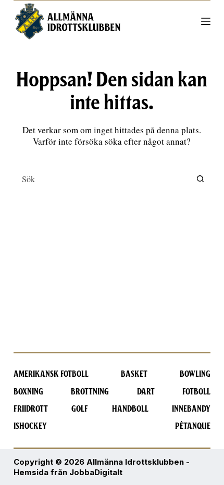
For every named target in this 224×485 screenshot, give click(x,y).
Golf (79, 409)
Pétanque (192, 426)
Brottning (90, 392)
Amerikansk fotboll (51, 374)
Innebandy (191, 409)
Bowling (195, 374)
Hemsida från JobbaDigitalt (68, 472)
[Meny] (205, 21)
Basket (134, 374)
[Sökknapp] (200, 178)
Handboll (130, 409)
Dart (146, 392)
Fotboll (196, 392)
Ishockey (30, 426)
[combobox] (102, 178)
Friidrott (31, 409)
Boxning (28, 392)
